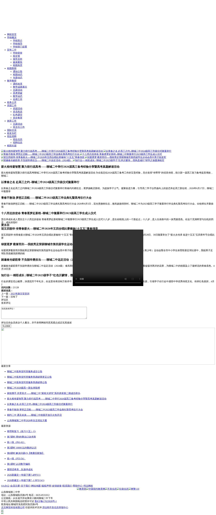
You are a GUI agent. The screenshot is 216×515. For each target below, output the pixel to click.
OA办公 (5, 486)
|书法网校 (88, 486)
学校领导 (17, 43)
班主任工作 (19, 127)
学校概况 (11, 37)
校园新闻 (11, 68)
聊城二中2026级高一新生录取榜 (23, 388)
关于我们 (25, 486)
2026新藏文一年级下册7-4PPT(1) (23, 475)
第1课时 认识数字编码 (18, 464)
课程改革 (17, 84)
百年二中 (11, 50)
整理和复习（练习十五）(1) (21, 431)
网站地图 (36, 486)
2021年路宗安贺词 (20, 293)
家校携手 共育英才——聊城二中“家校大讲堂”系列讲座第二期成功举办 (43, 393)
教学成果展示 (20, 87)
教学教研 (11, 80)
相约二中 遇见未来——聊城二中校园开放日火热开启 (34, 415)
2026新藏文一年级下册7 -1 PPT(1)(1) (25, 480)
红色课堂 (17, 114)
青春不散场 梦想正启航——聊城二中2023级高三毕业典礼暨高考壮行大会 (45, 409)
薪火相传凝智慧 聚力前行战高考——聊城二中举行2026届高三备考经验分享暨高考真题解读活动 (56, 398)
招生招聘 (11, 136)
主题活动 (17, 90)
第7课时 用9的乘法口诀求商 (21, 437)
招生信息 (17, 139)
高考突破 (17, 93)
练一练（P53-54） (16, 458)
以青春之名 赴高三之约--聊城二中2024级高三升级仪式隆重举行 (40, 404)
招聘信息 (17, 142)
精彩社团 (11, 145)
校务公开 (11, 102)
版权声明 (46, 486)
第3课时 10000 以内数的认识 (21, 447)
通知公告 (17, 71)
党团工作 (11, 105)
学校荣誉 (17, 53)
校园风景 (17, 65)
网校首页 (11, 34)
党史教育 (17, 118)
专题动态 (17, 77)
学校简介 (17, 40)
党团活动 (17, 108)
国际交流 (11, 130)
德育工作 (11, 121)
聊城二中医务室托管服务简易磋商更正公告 (29, 377)
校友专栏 (11, 133)
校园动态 (17, 74)
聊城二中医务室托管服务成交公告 (24, 371)
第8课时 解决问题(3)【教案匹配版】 (25, 453)
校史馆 (16, 56)
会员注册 (15, 486)
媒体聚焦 (17, 62)
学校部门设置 (20, 46)
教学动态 (17, 96)
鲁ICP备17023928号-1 (46, 501)
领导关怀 (17, 59)
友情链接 (57, 486)
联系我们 (67, 486)
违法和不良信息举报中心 (55, 507)
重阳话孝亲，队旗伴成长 (20, 469)
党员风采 (17, 111)
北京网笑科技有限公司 (13, 507)
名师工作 (17, 99)
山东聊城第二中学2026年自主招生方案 (27, 420)
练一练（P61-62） (16, 442)
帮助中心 (77, 486)
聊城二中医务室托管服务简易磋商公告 (27, 382)
